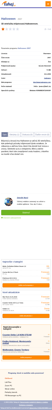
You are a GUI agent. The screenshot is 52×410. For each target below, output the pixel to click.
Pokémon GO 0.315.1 (10, 278)
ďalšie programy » (26, 357)
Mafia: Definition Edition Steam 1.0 (14, 266)
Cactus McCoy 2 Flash (10, 272)
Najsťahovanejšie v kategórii (12, 328)
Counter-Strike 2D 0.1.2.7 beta (13, 303)
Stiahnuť (26, 213)
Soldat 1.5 (6, 309)
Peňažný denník (11, 392)
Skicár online (10, 389)
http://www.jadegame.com (42, 82)
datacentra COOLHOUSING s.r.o (41, 408)
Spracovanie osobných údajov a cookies (34, 402)
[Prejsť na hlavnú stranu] (8, 6)
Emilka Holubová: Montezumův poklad (17, 342)
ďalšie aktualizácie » (26, 316)
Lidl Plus (8, 382)
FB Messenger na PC (13, 395)
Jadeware (47, 78)
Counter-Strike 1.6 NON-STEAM (17, 335)
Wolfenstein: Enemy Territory (16, 350)
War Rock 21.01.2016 (10, 297)
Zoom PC (8, 386)
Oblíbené (8, 378)
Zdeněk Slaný (22, 198)
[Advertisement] (26, 11)
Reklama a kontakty (26, 405)
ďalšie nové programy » (26, 285)
